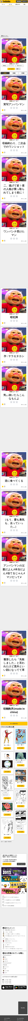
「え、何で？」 (7, 944)
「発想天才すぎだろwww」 (9, 946)
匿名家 (5, 964)
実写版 (4, 65)
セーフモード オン (6, 864)
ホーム (3, 4)
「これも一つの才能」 (8, 932)
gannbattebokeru (7, 955)
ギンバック (5, 795)
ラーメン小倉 (19, 828)
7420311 (9, 841)
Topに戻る (23, 1007)
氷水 (5, 957)
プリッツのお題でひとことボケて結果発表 (11, 899)
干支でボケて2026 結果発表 (8, 905)
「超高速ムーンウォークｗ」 (10, 939)
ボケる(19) (7, 814)
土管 (5, 968)
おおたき (6, 961)
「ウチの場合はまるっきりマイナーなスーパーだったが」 (14, 936)
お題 (6, 841)
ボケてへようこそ (21, 864)
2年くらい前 (23, 110)
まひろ (5, 972)
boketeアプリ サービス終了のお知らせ (10, 897)
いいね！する (7, 979)
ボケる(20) (21, 785)
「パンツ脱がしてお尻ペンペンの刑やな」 (12, 933)
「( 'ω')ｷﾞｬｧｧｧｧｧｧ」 (8, 942)
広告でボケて (19, 65)
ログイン (25, 1)
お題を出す (17, 4)
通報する (18, 68)
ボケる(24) (7, 771)
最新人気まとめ (20, 1019)
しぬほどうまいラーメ (20, 823)
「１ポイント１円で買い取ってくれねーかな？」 (13, 948)
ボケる (10, 4)
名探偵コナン (19, 826)
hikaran (5, 959)
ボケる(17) (11, 68)
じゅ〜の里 (6, 970)
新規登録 (19, 1)
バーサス (5, 792)
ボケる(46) (7, 748)
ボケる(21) (7, 798)
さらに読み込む (14, 723)
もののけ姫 (19, 762)
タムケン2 (6, 966)
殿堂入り (6, 1019)
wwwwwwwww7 (7, 962)
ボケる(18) (7, 837)
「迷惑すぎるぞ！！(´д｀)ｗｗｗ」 (11, 940)
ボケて (2, 841)
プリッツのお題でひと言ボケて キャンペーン (11, 902)
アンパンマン (11, 65)
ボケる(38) (21, 748)
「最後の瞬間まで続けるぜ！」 (10, 930)
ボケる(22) (21, 765)
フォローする (7, 981)
